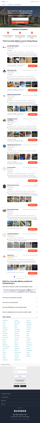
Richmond (28, 348)
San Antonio (29, 342)
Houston (28, 341)
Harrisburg (28, 322)
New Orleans (17, 322)
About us (3, 403)
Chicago (4, 358)
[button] (10, 60)
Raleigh (16, 350)
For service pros (4, 397)
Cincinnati (16, 354)
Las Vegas (16, 339)
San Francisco (5, 337)
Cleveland (16, 356)
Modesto (4, 331)
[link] (20, 47)
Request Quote (32, 65)
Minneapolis (16, 331)
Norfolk (27, 346)
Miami (3, 350)
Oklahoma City (17, 359)
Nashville (28, 331)
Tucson (3, 324)
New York (16, 342)
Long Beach (5, 327)
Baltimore (16, 324)
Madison (28, 354)
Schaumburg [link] (10, 4)
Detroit (15, 327)
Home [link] (3, 4)
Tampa (3, 354)
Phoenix (4, 322)
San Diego (4, 335)
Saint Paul (16, 333)
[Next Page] (27, 276)
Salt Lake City (29, 344)
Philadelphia (29, 324)
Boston (15, 326)
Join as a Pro (32, 1)
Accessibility (25, 415)
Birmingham (5, 320)
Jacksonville (5, 348)
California (17, 414)
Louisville (16, 320)
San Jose (4, 339)
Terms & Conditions (26, 416)
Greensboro (17, 348)
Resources (3, 400)
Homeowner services (5, 393)
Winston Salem (17, 352)
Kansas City (16, 335)
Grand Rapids (17, 329)
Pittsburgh (28, 326)
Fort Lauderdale (5, 346)
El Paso (27, 337)
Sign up (20, 376)
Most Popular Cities (5, 364)
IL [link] (6, 4)
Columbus (16, 358)
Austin (27, 333)
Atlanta (4, 356)
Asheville (16, 344)
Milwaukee (28, 356)
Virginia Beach (29, 350)
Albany (15, 341)
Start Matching (20, 22)
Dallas (27, 335)
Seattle (28, 352)
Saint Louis (16, 337)
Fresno (3, 326)
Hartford (4, 342)
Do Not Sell (21, 414)
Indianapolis (5, 359)
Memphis (28, 329)
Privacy (14, 414)
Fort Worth (28, 339)
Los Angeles (5, 329)
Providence (28, 327)
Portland (28, 320)
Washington (5, 344)
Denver (4, 341)
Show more (35, 55)
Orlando (4, 352)
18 (25, 276)
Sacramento (5, 333)
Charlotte (16, 346)
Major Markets (6, 317)
